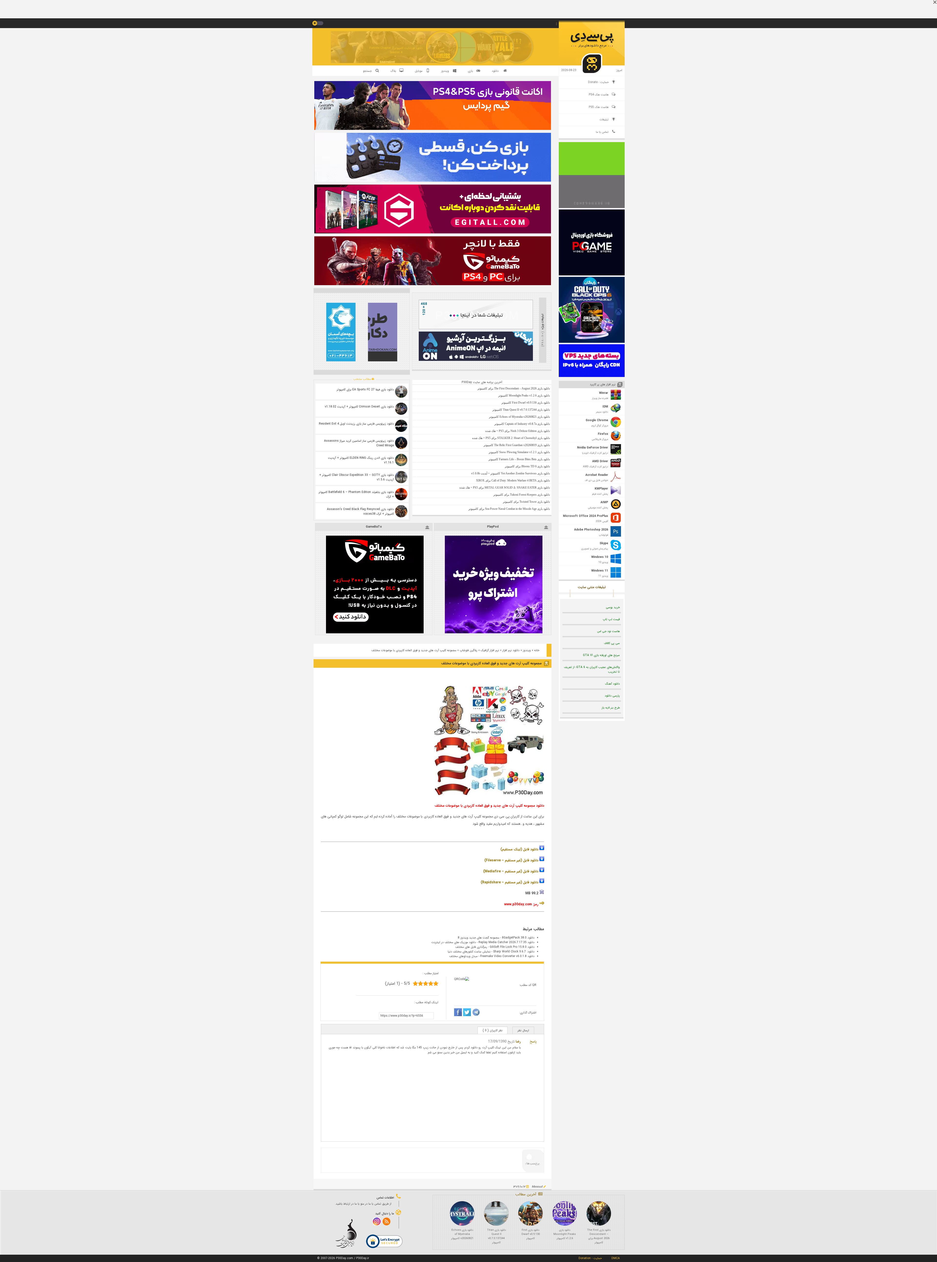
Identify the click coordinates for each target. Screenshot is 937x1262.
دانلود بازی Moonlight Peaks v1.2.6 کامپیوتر (564, 1234)
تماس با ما (602, 132)
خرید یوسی (613, 607)
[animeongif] (476, 360)
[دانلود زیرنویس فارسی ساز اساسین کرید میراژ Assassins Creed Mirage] (401, 443)
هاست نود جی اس (608, 631)
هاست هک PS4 (599, 94)
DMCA (615, 1258)
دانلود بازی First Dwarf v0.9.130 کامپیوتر (530, 1234)
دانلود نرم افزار (510, 650)
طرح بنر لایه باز (611, 707)
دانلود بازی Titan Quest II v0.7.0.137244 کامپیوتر (496, 1236)
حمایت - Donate (598, 82)
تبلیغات (604, 119)
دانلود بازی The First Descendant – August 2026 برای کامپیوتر (599, 1236)
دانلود (495, 71)
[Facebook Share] (458, 1013)
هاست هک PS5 (599, 107)
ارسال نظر (523, 1030)
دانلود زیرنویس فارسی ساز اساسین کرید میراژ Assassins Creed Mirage (359, 443)
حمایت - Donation (590, 1258)
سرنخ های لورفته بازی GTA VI (601, 655)
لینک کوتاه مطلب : (426, 1002)
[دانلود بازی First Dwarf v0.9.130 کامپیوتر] (530, 1213)
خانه (536, 650)
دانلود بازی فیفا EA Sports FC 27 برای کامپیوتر (365, 389)
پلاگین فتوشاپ (468, 650)
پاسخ (533, 1041)
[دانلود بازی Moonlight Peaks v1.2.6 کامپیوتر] (564, 1213)
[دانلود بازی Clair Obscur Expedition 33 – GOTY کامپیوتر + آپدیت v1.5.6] (401, 477)
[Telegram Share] (476, 1013)
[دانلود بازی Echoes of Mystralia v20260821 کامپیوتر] (462, 1213)
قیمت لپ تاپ (611, 619)
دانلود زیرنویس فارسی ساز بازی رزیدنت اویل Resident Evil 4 (356, 423)
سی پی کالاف (612, 643)
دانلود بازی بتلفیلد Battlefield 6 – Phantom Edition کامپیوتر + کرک (356, 494)
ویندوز (527, 650)
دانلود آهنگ (612, 683)
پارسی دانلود (612, 695)
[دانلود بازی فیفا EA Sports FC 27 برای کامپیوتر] (401, 392)
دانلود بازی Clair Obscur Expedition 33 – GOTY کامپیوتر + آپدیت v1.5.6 (356, 477)
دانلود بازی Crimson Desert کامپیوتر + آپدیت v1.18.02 (359, 406)
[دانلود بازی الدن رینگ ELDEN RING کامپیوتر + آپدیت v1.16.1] (401, 460)
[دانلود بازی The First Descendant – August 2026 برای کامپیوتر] (599, 1213)
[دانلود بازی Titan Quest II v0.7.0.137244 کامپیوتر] (496, 1213)
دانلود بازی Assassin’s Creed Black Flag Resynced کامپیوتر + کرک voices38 (360, 511)
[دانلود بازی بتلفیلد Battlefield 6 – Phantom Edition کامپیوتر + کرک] (401, 494)
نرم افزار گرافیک (490, 650)
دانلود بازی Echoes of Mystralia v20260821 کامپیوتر (462, 1234)
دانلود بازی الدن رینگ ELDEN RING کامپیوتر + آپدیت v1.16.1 (361, 460)
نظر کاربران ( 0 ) (492, 1030)
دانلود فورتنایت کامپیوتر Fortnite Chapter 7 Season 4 (396, 50)
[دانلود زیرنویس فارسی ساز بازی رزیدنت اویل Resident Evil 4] (401, 426)
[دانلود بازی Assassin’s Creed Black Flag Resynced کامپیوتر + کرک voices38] (401, 511)
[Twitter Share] (467, 1013)
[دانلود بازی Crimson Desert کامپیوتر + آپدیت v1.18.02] (401, 409)
